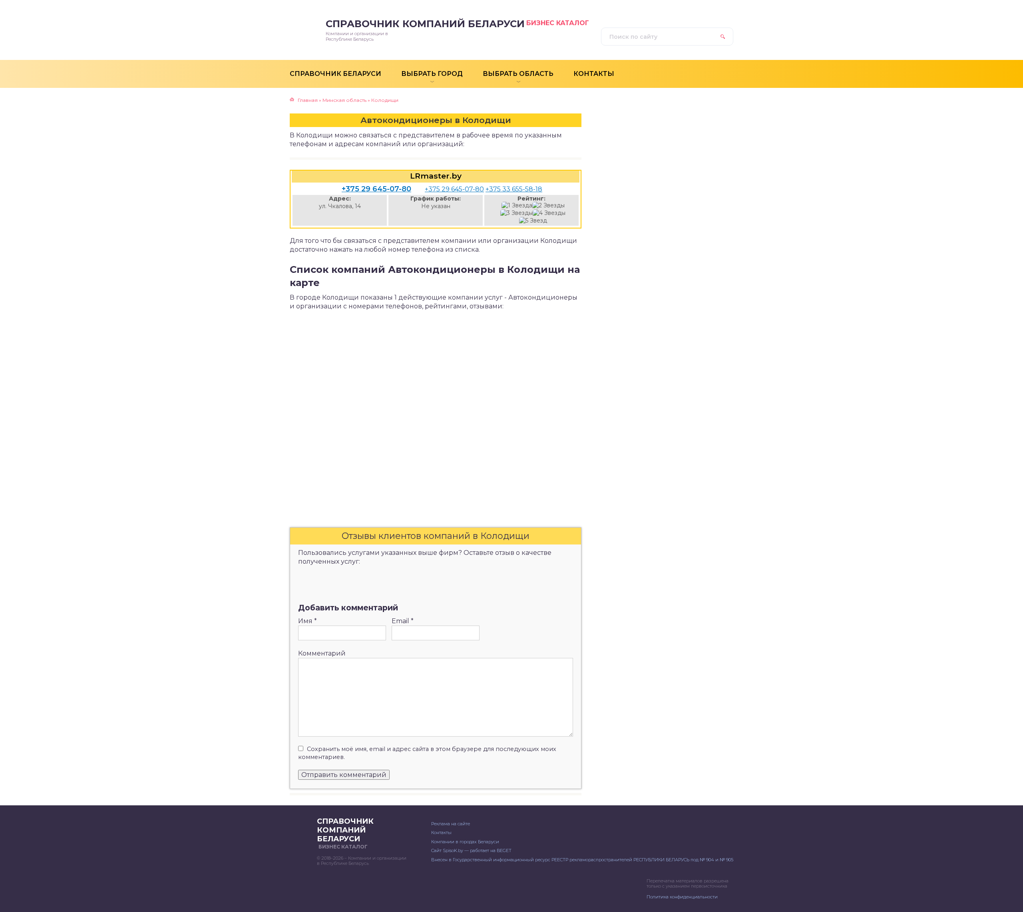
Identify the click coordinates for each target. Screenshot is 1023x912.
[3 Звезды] (516, 213)
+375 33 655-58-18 (514, 189)
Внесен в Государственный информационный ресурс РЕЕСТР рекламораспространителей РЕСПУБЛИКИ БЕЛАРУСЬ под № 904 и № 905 (582, 859)
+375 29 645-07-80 (376, 189)
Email (403, 621)
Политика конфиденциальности (682, 897)
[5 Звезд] (533, 221)
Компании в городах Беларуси (465, 841)
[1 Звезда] (517, 205)
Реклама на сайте (450, 824)
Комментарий (322, 653)
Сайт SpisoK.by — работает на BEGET (471, 850)
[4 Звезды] (549, 213)
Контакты (441, 832)
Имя (307, 621)
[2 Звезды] (548, 205)
